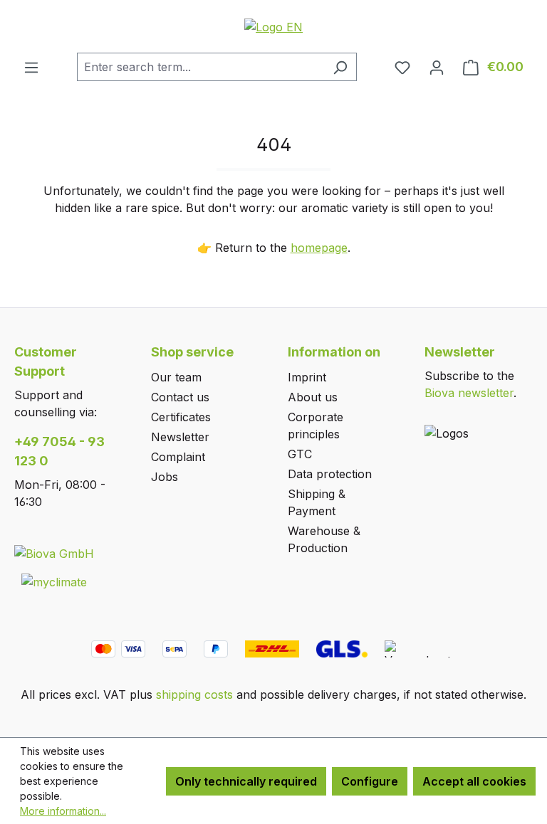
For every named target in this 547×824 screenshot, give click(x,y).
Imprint (307, 377)
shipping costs (194, 694)
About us (313, 397)
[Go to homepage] (273, 26)
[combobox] (200, 67)
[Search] (340, 67)
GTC (300, 454)
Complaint (178, 457)
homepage (319, 248)
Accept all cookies (474, 781)
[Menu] (31, 67)
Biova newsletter (469, 393)
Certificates (181, 417)
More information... (63, 811)
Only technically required (246, 781)
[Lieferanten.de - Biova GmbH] (54, 553)
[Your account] (437, 67)
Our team (176, 377)
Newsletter (180, 437)
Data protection (330, 474)
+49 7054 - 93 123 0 (59, 451)
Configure (369, 781)
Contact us (180, 397)
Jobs (164, 477)
